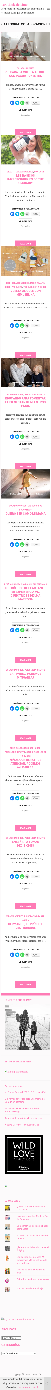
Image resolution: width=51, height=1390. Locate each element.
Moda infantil (37, 283)
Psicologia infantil (34, 395)
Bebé (8, 283)
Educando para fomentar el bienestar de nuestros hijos (25, 402)
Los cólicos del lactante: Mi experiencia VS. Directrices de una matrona (32, 1260)
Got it (36, 1387)
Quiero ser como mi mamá (25, 513)
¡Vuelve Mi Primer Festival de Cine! (22, 1124)
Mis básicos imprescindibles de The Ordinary (25, 179)
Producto (17, 287)
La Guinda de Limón (15, 4)
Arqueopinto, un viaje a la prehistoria (23, 1118)
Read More (25, 132)
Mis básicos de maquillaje (30, 1288)
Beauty (11, 172)
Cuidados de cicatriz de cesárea (33, 1279)
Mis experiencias (38, 584)
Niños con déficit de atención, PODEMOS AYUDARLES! (25, 763)
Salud (29, 752)
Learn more (24, 1387)
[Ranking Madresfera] (16, 1071)
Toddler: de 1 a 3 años (35, 287)
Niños (7, 287)
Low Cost (39, 172)
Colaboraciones (25, 68)
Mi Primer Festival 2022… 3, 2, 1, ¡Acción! (25, 1092)
